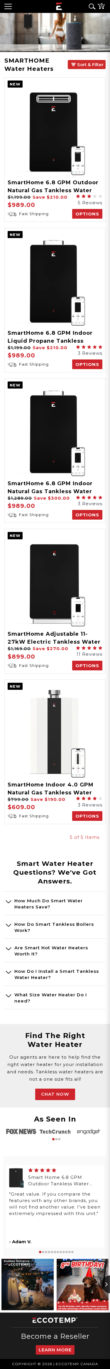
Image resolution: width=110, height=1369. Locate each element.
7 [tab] (58, 1252)
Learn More (55, 1350)
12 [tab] (72, 1252)
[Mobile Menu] (8, 6)
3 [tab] (59, 1139)
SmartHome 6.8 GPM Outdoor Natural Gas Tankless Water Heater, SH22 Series (53, 190)
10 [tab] (66, 1252)
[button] (87, 64)
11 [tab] (69, 1252)
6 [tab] (55, 1252)
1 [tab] (53, 1139)
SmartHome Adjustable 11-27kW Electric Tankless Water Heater (54, 642)
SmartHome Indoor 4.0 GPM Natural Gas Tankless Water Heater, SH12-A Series (51, 792)
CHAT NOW (55, 1094)
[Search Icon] (91, 6)
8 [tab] (61, 1252)
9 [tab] (63, 1252)
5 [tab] (52, 1252)
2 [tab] (56, 1139)
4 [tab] (49, 1252)
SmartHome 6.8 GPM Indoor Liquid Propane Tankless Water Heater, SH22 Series (50, 341)
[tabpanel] (21, 1131)
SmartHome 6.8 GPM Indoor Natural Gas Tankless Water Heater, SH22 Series (50, 491)
